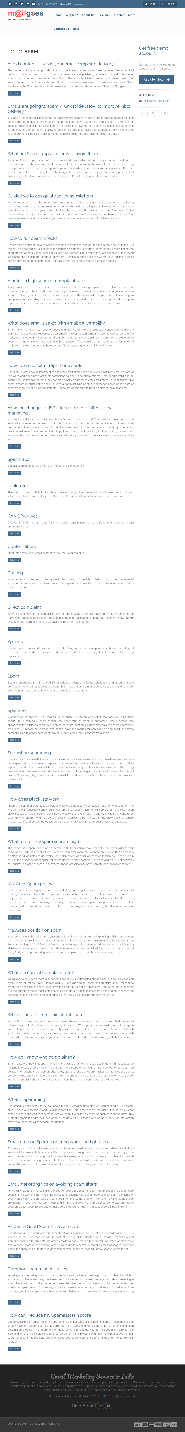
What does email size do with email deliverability (56, 323)
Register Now (153, 79)
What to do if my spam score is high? (44, 841)
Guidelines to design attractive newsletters (50, 196)
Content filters (22, 546)
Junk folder (19, 485)
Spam (13, 676)
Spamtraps (18, 459)
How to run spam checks (32, 238)
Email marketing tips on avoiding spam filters (52, 1184)
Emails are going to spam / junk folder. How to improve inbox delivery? (69, 109)
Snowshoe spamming (29, 752)
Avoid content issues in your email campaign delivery (61, 63)
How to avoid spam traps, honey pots (45, 365)
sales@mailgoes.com (157, 100)
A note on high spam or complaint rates (47, 280)
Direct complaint (24, 607)
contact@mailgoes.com (73, 4)
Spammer (17, 710)
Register (170, 4)
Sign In (152, 4)
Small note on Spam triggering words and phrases (58, 1141)
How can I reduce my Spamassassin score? (50, 1315)
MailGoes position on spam (35, 930)
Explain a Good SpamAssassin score (43, 1226)
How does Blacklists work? (34, 799)
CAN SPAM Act (22, 516)
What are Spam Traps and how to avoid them (53, 153)
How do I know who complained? (41, 1057)
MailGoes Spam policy (30, 883)
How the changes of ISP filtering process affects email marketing (61, 410)
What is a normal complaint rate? (41, 972)
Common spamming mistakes (37, 1268)
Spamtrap (17, 641)
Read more (14, 93)
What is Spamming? (27, 1099)
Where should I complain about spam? (47, 1014)
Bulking (15, 572)
